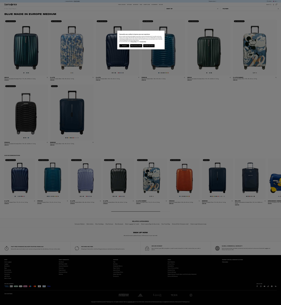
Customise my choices (149, 45)
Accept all (124, 45)
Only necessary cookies (136, 45)
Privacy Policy (134, 41)
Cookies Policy (143, 41)
